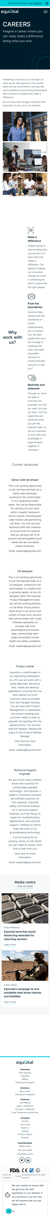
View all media (25, 886)
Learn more (10, 944)
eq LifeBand (25, 1102)
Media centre (25, 1146)
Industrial (25, 1076)
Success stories (25, 1150)
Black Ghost (25, 1091)
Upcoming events (25, 1154)
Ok (9, 1211)
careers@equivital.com (28, 551)
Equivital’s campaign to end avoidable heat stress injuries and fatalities (22, 992)
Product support (25, 1134)
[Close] (47, 3)
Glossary (25, 1137)
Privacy (18, 1176)
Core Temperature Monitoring (25, 1112)
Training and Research (25, 1094)
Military (25, 1079)
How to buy (25, 1124)
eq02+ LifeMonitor (25, 1106)
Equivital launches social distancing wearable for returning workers (20, 935)
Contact (25, 1121)
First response (25, 1073)
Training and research (25, 1082)
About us (25, 1128)
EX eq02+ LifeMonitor (25, 1109)
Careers (25, 1131)
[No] (13, 1211)
